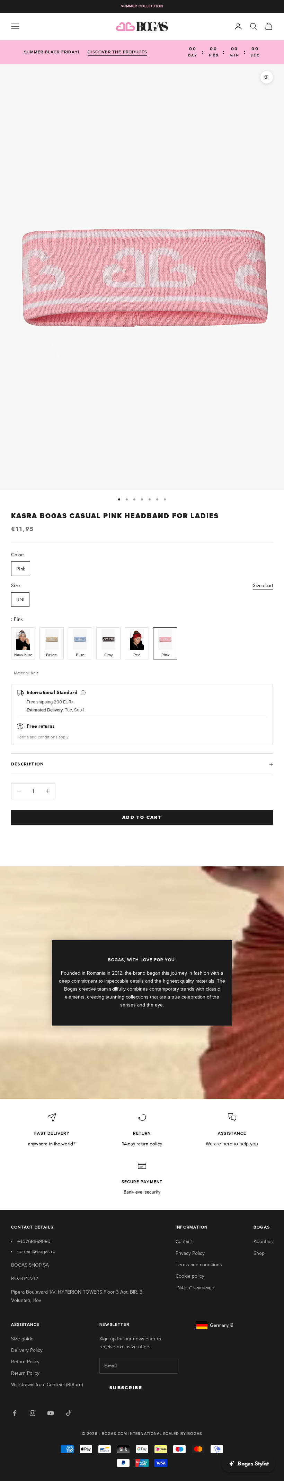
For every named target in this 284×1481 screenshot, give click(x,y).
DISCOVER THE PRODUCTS (117, 52)
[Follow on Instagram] (32, 1413)
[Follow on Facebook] (14, 1413)
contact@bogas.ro (36, 1251)
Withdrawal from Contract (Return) (47, 1384)
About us (263, 1241)
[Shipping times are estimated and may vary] (83, 692)
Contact (184, 1241)
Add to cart (142, 817)
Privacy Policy (190, 1253)
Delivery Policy (27, 1350)
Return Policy (25, 1361)
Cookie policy (190, 1276)
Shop (259, 1253)
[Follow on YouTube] (50, 1413)
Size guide (22, 1338)
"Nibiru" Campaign (195, 1287)
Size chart (263, 585)
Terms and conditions (199, 1264)
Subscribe (125, 1388)
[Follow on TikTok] (68, 1413)
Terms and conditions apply (43, 737)
